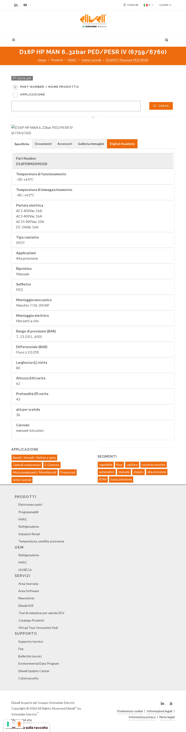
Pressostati (67, 472)
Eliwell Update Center (33, 671)
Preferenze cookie (130, 711)
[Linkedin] (15, 5)
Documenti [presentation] (43, 144)
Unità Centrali (91, 60)
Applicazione (32, 94)
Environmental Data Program (38, 663)
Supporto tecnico (30, 641)
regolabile (105, 464)
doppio (138, 472)
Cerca (163, 105)
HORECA (25, 570)
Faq (20, 649)
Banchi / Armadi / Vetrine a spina (34, 457)
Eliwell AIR (25, 606)
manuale (124, 472)
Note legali (167, 717)
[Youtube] (25, 5)
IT (149, 5)
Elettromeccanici (30, 504)
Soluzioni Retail (29, 534)
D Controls (52, 465)
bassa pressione (121, 479)
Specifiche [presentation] (21, 144)
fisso (119, 464)
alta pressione (156, 472)
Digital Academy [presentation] (122, 144)
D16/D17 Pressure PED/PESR (127, 60)
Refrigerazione (28, 526)
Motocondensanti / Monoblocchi (34, 472)
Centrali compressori (27, 465)
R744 (102, 479)
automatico (106, 472)
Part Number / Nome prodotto (49, 86)
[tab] (21, 143)
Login (164, 5)
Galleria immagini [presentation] (91, 144)
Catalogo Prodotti (31, 620)
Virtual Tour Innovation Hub (38, 628)
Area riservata (28, 584)
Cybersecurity (28, 678)
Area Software (28, 591)
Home (42, 60)
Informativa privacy (142, 717)
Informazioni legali (159, 711)
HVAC (72, 60)
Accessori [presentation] (64, 144)
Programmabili (28, 512)
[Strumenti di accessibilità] (19, 724)
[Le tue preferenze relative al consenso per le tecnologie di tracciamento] (8, 724)
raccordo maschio (153, 464)
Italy (131, 5)
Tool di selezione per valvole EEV (41, 613)
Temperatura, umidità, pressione (41, 541)
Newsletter (26, 598)
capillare (132, 464)
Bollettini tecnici (30, 656)
